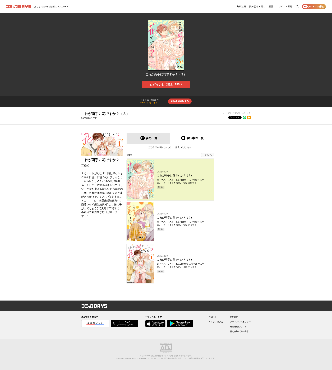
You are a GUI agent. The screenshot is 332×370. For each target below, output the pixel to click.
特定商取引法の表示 (239, 331)
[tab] (148, 138)
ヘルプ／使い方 (216, 322)
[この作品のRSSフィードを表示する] (249, 117)
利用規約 (234, 317)
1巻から (208, 155)
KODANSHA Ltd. (124, 358)
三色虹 (85, 165)
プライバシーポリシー (240, 322)
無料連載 (241, 6)
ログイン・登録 (284, 6)
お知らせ (213, 317)
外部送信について (238, 326)
